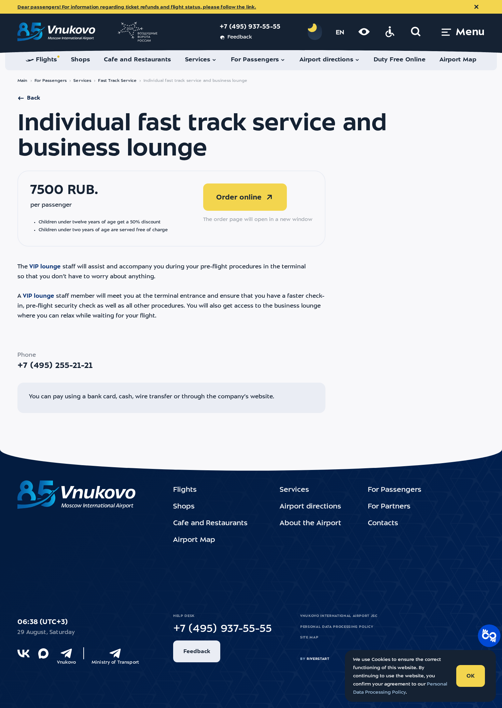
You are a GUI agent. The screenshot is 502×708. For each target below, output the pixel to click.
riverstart (318, 659)
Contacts (383, 523)
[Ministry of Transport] (115, 653)
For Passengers (50, 81)
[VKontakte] (23, 653)
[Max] (43, 653)
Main (22, 81)
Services (82, 81)
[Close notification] (476, 7)
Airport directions (310, 506)
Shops (184, 506)
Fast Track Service (117, 81)
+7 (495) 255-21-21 (55, 366)
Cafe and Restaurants (210, 523)
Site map (309, 637)
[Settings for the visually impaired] (364, 31)
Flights (185, 490)
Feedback (239, 37)
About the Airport (310, 523)
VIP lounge (45, 267)
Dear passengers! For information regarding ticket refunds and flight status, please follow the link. (136, 7)
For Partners (389, 506)
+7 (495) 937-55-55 (250, 27)
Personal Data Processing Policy (336, 627)
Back (33, 98)
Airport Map (194, 540)
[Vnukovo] (66, 653)
